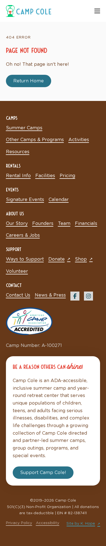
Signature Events (25, 199)
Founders (42, 223)
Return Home (28, 81)
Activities (78, 139)
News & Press (50, 295)
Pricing (67, 175)
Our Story (17, 223)
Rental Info (18, 175)
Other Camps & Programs (35, 139)
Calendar (59, 199)
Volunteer (17, 271)
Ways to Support (25, 259)
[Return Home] (28, 10)
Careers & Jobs (23, 235)
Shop (81, 259)
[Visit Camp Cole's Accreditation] (29, 321)
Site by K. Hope (80, 523)
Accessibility (47, 523)
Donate (56, 259)
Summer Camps (24, 128)
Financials (86, 223)
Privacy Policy (19, 523)
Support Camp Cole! (43, 472)
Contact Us (18, 295)
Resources (17, 152)
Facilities (45, 175)
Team (64, 223)
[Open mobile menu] (97, 11)
